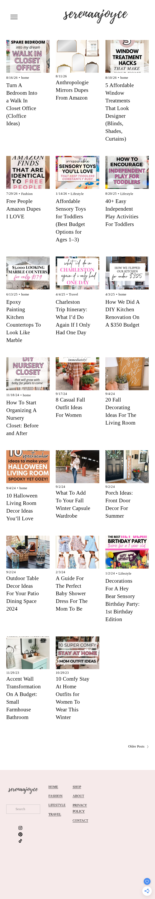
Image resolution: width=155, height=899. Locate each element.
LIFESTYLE (57, 805)
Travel (73, 294)
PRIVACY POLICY (80, 808)
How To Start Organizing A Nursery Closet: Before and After (22, 418)
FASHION (55, 796)
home (25, 78)
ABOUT (78, 796)
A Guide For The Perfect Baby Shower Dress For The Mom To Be (72, 593)
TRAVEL (54, 814)
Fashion (27, 194)
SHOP (77, 787)
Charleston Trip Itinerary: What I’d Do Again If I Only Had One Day (73, 317)
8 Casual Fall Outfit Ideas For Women (70, 407)
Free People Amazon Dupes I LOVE (23, 209)
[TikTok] (20, 841)
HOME (53, 787)
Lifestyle (77, 194)
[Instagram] (20, 828)
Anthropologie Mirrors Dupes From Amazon (72, 90)
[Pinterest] (20, 834)
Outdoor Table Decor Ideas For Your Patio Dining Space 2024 (22, 593)
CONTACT (80, 820)
